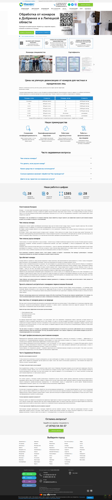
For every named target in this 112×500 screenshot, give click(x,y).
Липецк (51, 441)
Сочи (66, 457)
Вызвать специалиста (26, 32)
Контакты (88, 9)
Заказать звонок (85, 4)
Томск (81, 443)
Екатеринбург (22, 461)
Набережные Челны (54, 449)
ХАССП (65, 9)
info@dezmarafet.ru (61, 6)
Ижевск (36, 443)
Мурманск (51, 447)
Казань (36, 447)
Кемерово (36, 453)
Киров (35, 455)
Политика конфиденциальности (46, 491)
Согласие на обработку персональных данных (63, 491)
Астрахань (21, 443)
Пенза (50, 461)
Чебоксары (82, 455)
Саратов (67, 451)
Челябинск (82, 457)
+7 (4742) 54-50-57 (61, 3)
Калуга (36, 451)
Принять (90, 497)
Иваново (36, 441)
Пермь (51, 463)
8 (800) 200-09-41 (61, 5)
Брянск (20, 447)
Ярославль (82, 459)
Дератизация (35, 9)
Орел (50, 457)
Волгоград (21, 455)
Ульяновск (82, 449)
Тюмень (82, 447)
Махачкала (52, 443)
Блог (81, 8)
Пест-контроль (55, 9)
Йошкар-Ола (37, 445)
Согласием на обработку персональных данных (49, 498)
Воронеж (21, 459)
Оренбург (51, 459)
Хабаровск (82, 453)
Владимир (21, 453)
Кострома (36, 457)
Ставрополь (68, 459)
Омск (50, 455)
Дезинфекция (45, 9)
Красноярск (37, 461)
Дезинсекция (25, 9)
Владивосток (22, 449)
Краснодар (37, 459)
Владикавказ (22, 451)
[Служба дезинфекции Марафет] (19, 36)
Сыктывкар (67, 461)
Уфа (81, 451)
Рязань (66, 443)
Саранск (67, 449)
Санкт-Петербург (69, 447)
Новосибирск (52, 453)
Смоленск (67, 455)
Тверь (81, 441)
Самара (66, 445)
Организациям (73, 9)
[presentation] (54, 64)
